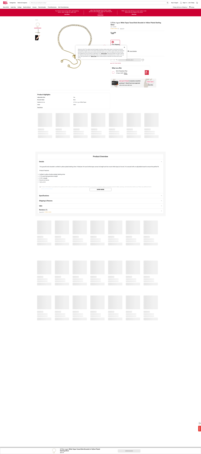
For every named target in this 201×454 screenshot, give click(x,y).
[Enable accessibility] (199, 423)
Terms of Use (93, 56)
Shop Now (134, 14)
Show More (100, 189)
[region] (101, 52)
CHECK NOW (150, 81)
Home (36, 19)
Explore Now (100, 15)
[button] (133, 51)
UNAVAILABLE (129, 60)
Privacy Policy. (104, 53)
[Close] (124, 47)
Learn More (67, 14)
